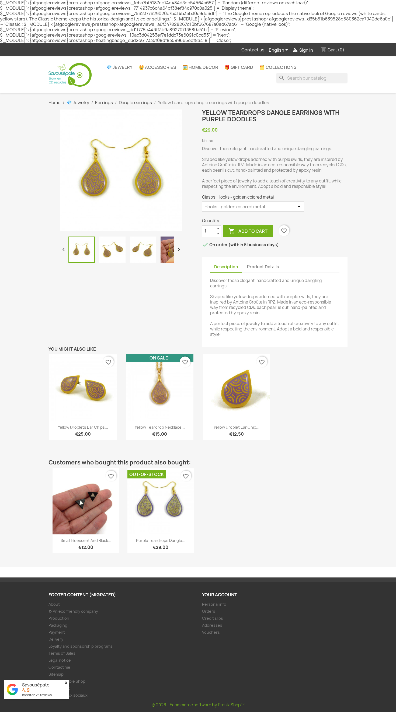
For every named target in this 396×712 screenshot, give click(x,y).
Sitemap (56, 674)
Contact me (59, 667)
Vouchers (211, 632)
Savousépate (36, 685)
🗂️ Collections (278, 67)
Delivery (55, 639)
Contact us (253, 50)
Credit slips (212, 618)
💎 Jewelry (119, 67)
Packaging (57, 625)
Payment (56, 632)
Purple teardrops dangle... (160, 540)
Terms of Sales (61, 653)
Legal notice (59, 660)
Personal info (214, 604)
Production (58, 618)
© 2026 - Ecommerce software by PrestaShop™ (198, 705)
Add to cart (248, 231)
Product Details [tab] (263, 267)
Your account (219, 595)
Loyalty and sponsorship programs (80, 646)
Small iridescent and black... (86, 540)
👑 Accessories (157, 67)
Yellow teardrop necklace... (160, 427)
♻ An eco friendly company (73, 611)
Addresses (212, 625)
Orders (208, 611)
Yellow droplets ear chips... (83, 427)
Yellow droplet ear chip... (236, 427)
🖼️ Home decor (200, 67)
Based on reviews (37, 695)
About (54, 604)
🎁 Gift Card (238, 67)
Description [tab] (226, 267)
